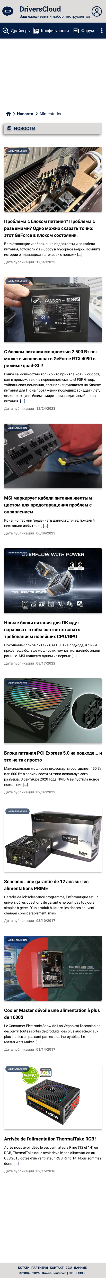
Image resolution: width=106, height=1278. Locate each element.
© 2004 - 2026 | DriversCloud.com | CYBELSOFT (52, 1273)
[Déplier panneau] (97, 11)
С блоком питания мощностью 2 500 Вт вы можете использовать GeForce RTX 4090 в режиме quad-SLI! (50, 358)
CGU (69, 1268)
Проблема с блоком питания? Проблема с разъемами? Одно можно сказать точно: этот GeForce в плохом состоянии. (49, 228)
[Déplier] (102, 31)
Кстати (23, 1268)
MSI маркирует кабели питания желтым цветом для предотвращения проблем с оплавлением (48, 504)
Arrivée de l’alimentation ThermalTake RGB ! (50, 1139)
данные (80, 1268)
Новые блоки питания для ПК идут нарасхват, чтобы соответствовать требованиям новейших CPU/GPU (42, 629)
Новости (25, 113)
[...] (79, 254)
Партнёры (39, 1268)
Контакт (57, 1268)
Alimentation (17, 151)
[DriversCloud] (7, 11)
